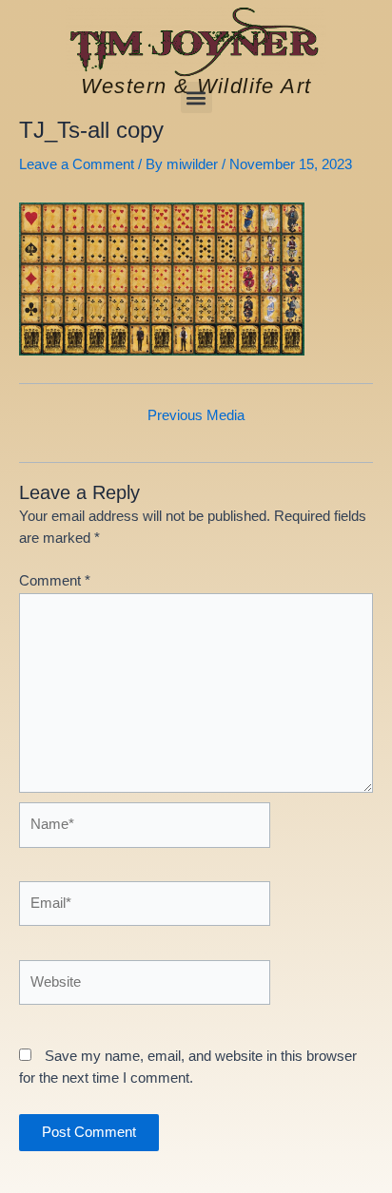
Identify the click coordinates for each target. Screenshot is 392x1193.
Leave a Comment (76, 164)
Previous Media (196, 416)
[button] (196, 97)
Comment (54, 580)
